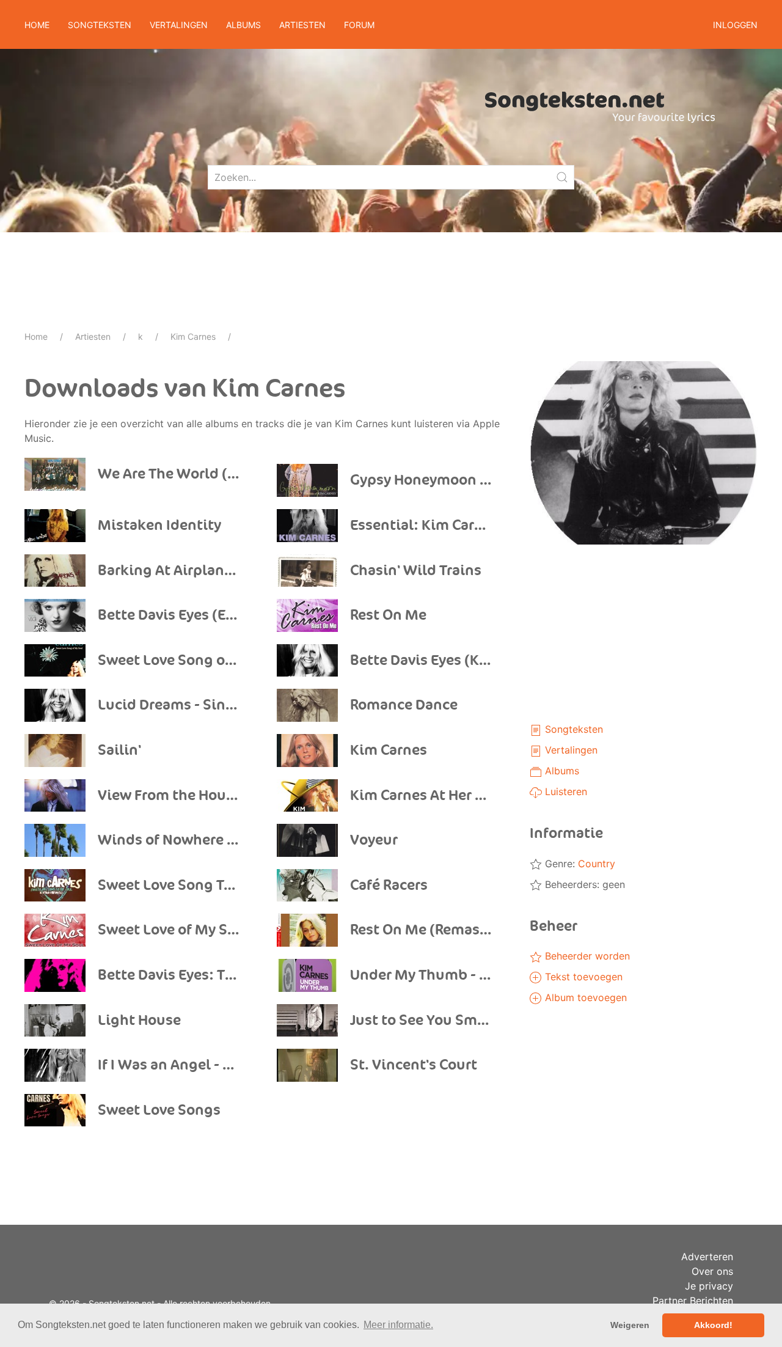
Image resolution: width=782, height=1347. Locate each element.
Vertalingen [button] (179, 25)
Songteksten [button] (99, 25)
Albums (560, 771)
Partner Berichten (692, 1300)
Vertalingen (569, 750)
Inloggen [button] (735, 25)
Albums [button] (243, 25)
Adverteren (707, 1256)
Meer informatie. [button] (398, 1324)
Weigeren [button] (629, 1325)
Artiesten (93, 336)
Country (596, 863)
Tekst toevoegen (582, 977)
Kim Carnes (193, 336)
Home (36, 25)
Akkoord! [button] (713, 1325)
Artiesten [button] (302, 25)
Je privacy (709, 1286)
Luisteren (564, 791)
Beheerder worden (586, 956)
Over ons (712, 1271)
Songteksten (572, 729)
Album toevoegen (584, 997)
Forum (359, 25)
